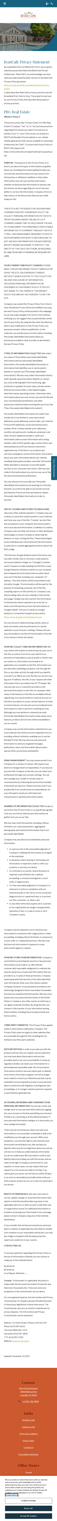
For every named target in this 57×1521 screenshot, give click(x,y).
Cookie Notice (12, 1495)
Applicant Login (28, 1427)
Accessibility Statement (28, 1454)
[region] (28, 1498)
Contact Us (28, 1447)
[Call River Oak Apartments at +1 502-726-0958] (52, 3)
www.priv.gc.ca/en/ (20, 1341)
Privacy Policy (28, 1440)
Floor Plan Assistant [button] (54, 469)
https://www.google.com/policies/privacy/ (23, 617)
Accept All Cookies (28, 1516)
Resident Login (28, 1420)
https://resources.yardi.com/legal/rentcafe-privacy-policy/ (27, 87)
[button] (47, 3)
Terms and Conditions (28, 1433)
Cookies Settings (28, 1501)
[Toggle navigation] (4, 3)
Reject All (28, 1508)
